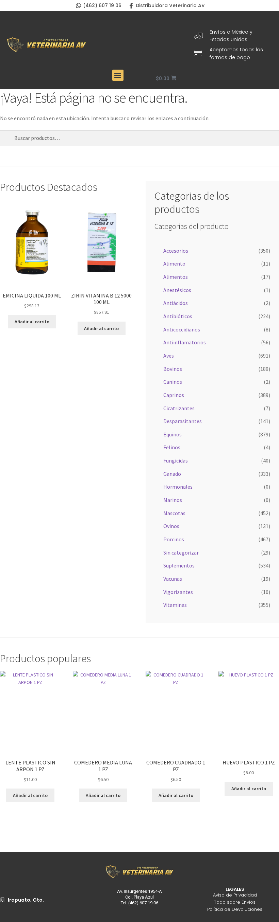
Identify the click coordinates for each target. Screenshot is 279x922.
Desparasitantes (182, 421)
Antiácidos (175, 303)
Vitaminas (175, 604)
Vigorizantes (178, 592)
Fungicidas (175, 460)
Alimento (174, 263)
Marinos (172, 499)
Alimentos (175, 276)
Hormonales (178, 486)
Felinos (171, 447)
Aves (168, 355)
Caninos (172, 381)
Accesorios (175, 250)
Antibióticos (177, 316)
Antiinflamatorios (184, 342)
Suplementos (179, 565)
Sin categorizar (181, 552)
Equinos (172, 434)
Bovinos (172, 368)
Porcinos (173, 539)
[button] (118, 75)
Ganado (172, 473)
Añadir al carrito (32, 322)
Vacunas (172, 578)
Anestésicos (177, 290)
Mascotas (174, 513)
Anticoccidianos (181, 329)
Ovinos (171, 526)
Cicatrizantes (179, 408)
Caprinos (173, 395)
